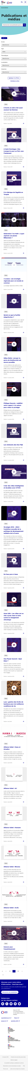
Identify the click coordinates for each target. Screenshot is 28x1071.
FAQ (24, 1065)
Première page (2, 971)
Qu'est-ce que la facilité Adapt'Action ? (12, 316)
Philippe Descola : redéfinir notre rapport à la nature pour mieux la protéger (13, 405)
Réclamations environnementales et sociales (12, 1065)
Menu (25, 2)
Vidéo (4, 38)
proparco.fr (3, 1021)
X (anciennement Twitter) (6, 1003)
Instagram (19, 1003)
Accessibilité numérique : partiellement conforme (14, 1062)
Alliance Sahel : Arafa (11, 908)
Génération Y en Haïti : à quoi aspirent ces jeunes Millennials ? (14, 236)
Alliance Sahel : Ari (10, 788)
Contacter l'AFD (5, 1057)
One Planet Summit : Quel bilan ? (13, 660)
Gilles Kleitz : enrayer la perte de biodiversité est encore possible (12, 360)
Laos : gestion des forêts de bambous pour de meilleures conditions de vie (14, 704)
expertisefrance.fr (5, 1018)
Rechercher (21, 2)
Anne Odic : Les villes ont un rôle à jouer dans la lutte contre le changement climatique (14, 617)
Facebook (2, 1003)
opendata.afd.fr (14, 1021)
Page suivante (22, 971)
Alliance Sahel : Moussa (12, 867)
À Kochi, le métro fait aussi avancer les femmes (13, 109)
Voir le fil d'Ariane (4, 7)
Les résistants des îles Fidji (13, 445)
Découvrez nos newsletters (9, 992)
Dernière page (3, 975)
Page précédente (6, 971)
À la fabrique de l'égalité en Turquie (13, 193)
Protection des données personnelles (18, 1057)
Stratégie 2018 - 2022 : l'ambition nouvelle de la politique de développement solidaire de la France (13, 530)
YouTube (11, 1003)
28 (18, 971)
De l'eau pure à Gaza (11, 574)
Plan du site (5, 1068)
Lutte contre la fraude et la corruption (17, 1068)
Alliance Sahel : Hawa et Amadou (12, 748)
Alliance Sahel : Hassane (12, 827)
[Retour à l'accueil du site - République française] (11, 3)
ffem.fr (16, 1018)
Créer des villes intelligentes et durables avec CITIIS (14, 487)
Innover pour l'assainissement (9, 948)
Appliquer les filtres (14, 78)
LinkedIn (15, 1003)
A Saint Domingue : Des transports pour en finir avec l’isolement (14, 151)
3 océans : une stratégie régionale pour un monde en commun (13, 281)
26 (9, 971)
